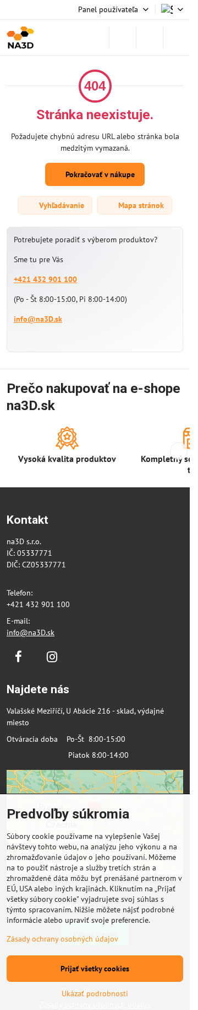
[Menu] (176, 37)
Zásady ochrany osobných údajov (62, 939)
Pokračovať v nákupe (99, 174)
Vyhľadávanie (60, 205)
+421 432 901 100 (45, 279)
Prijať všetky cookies (95, 969)
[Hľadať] (122, 37)
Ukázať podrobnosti (95, 993)
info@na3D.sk (38, 319)
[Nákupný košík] (149, 37)
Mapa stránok (140, 205)
